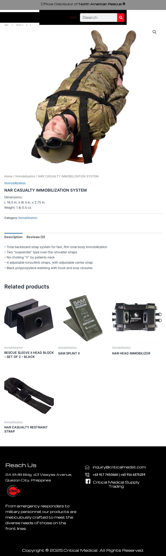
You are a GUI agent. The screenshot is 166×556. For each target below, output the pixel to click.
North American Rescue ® (83, 4)
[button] (154, 32)
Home (8, 176)
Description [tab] (13, 237)
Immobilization (25, 176)
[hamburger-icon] (73, 17)
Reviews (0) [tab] (36, 237)
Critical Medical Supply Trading (116, 484)
